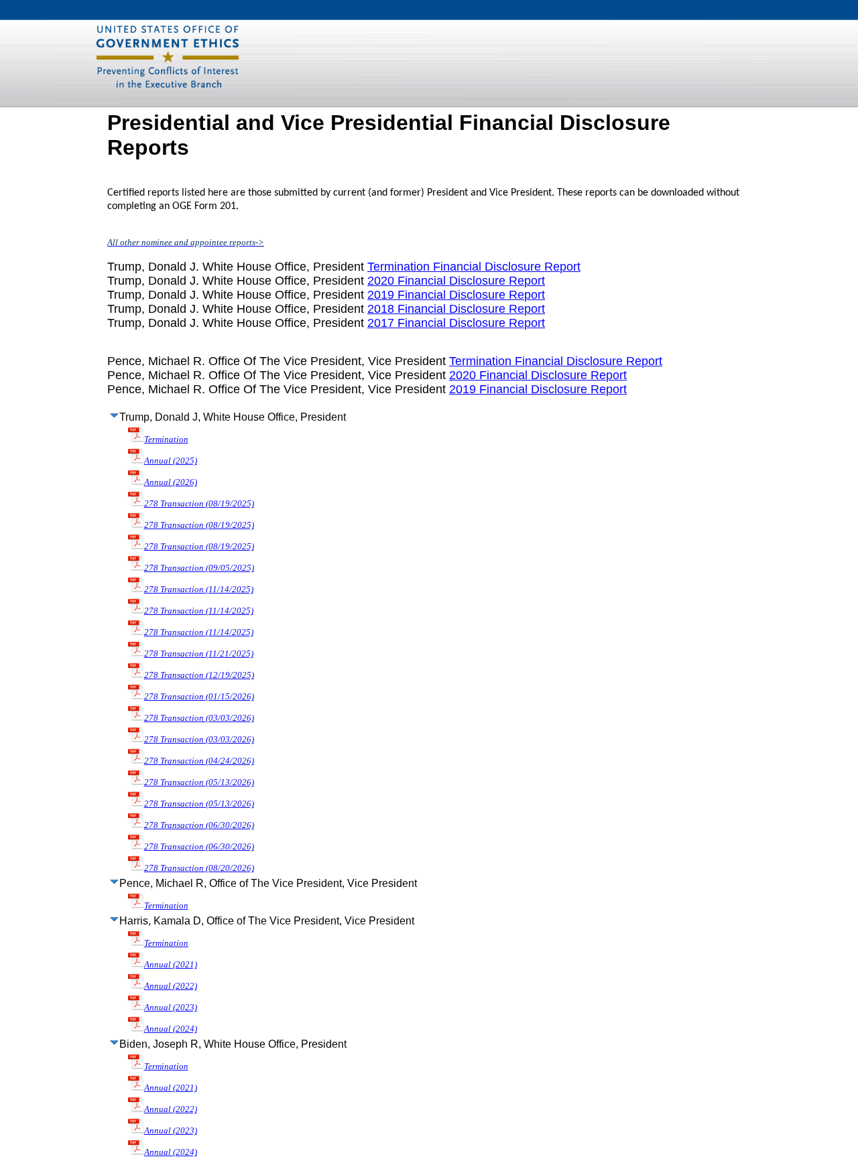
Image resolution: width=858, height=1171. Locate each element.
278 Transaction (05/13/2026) (199, 782)
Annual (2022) (170, 986)
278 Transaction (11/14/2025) (198, 589)
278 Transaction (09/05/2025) (199, 568)
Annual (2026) (170, 482)
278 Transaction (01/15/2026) (199, 696)
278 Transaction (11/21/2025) (198, 653)
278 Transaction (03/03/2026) (199, 718)
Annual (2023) (170, 1007)
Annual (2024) (170, 1029)
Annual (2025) (170, 461)
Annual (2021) (170, 964)
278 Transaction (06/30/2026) (199, 825)
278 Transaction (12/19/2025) (199, 675)
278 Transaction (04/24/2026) (199, 761)
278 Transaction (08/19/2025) (199, 503)
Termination (166, 439)
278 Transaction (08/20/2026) (199, 868)
